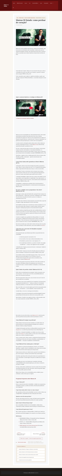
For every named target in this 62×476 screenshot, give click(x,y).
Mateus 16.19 (27, 259)
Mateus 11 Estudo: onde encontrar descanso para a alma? (28, 454)
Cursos (26, 3)
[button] (13, 7)
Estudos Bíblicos (35, 3)
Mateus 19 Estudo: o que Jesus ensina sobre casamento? (35, 442)
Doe (29, 3)
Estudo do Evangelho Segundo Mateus (30, 17)
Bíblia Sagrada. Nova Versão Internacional (29, 425)
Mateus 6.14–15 (35, 315)
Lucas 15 (43, 225)
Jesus (41, 3)
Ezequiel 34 (18, 329)
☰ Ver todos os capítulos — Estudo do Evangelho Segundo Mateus (31, 438)
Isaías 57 (22, 333)
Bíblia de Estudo (20, 3)
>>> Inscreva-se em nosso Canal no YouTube (25, 118)
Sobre (51, 3)
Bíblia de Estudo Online (22, 442)
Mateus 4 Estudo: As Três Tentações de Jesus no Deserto (28, 451)
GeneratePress (36, 472)
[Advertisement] (31, 63)
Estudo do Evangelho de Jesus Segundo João (26, 457)
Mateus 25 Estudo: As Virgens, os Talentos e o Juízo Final (28, 449)
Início (14, 3)
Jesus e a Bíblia (6, 5)
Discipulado (46, 3)
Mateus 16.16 (35, 144)
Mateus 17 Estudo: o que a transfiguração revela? (34, 441)
